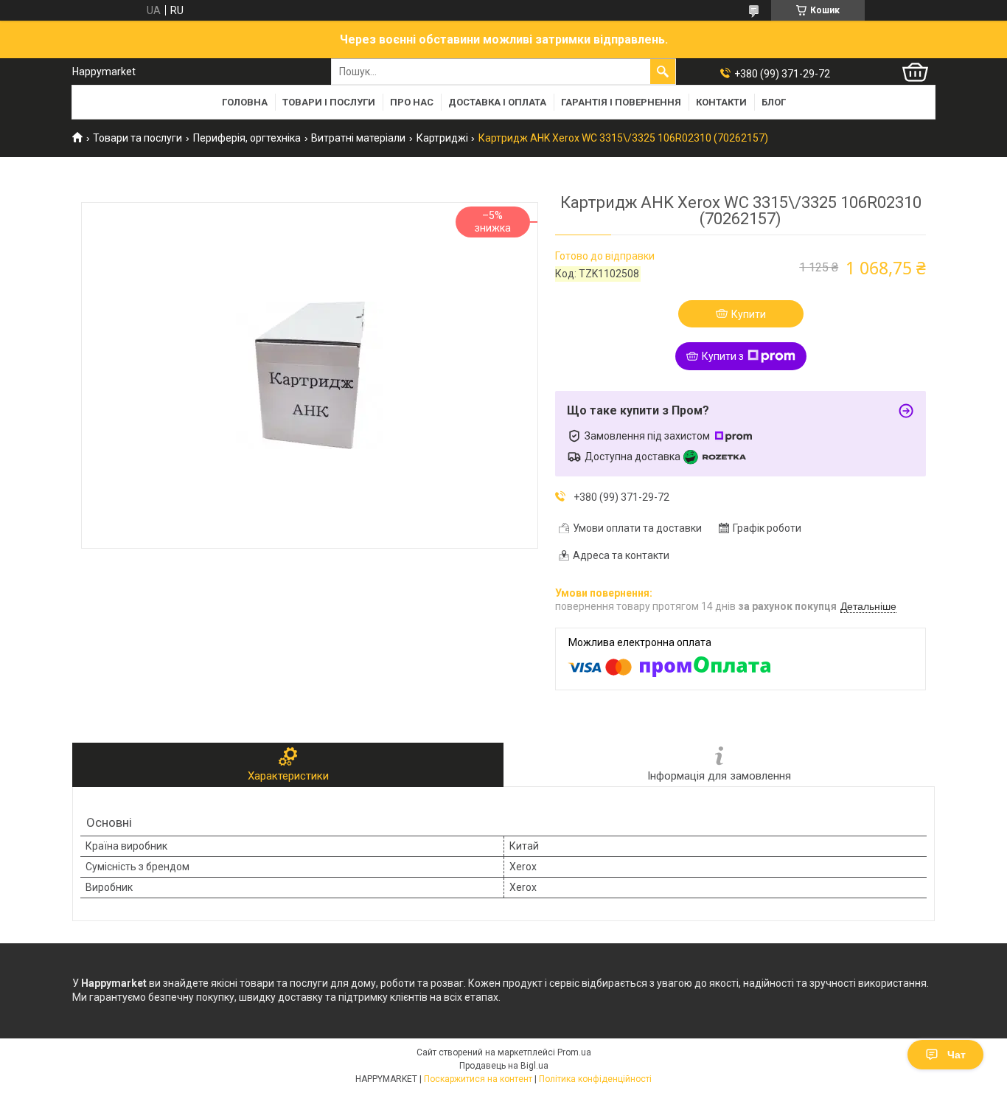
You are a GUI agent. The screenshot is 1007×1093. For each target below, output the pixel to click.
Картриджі (442, 138)
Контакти (721, 102)
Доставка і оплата (497, 102)
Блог (774, 102)
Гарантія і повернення (621, 102)
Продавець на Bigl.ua (503, 1066)
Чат (956, 1055)
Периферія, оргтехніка (247, 138)
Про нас (411, 102)
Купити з (723, 356)
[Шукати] (662, 71)
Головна (245, 102)
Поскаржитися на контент (478, 1079)
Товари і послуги (328, 102)
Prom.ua (574, 1052)
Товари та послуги (137, 138)
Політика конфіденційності (595, 1079)
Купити (748, 314)
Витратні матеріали (358, 138)
